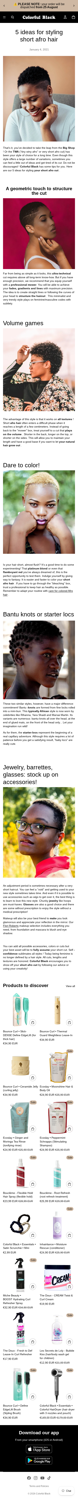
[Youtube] (42, 1478)
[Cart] (73, 17)
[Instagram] (35, 1478)
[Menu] (4, 17)
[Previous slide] (4, 6)
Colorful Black (43, 1493)
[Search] (12, 17)
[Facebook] (29, 1478)
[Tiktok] (49, 1478)
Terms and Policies (39, 1486)
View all (70, 986)
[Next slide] (74, 6)
